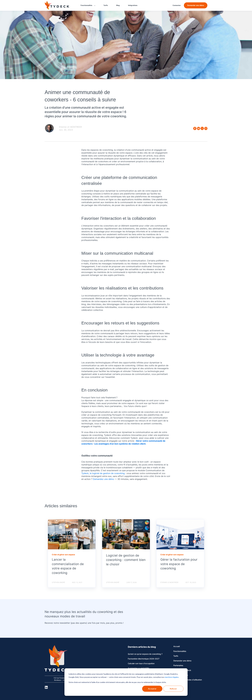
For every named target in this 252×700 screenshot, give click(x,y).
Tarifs (175, 656)
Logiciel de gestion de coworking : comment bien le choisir (126, 560)
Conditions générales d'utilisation (187, 680)
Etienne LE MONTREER (70, 127)
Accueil (176, 646)
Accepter (152, 689)
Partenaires (178, 665)
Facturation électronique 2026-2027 (143, 659)
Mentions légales (180, 675)
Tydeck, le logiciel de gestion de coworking (103, 473)
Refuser (173, 689)
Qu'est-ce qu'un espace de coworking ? (145, 654)
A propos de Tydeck (182, 670)
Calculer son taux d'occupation (141, 663)
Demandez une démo (103, 479)
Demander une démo (182, 661)
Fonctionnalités (179, 651)
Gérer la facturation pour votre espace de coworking (178, 564)
